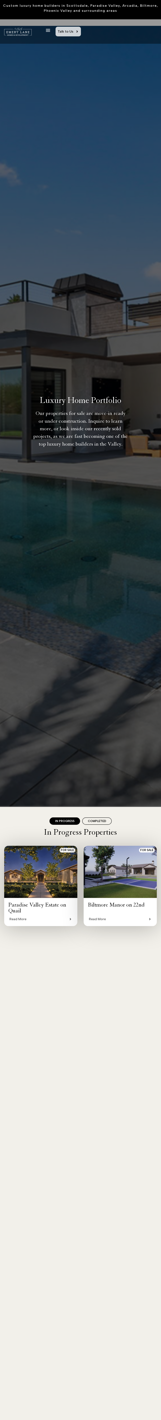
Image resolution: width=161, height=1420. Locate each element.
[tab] (64, 821)
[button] (47, 30)
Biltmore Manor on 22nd (116, 905)
